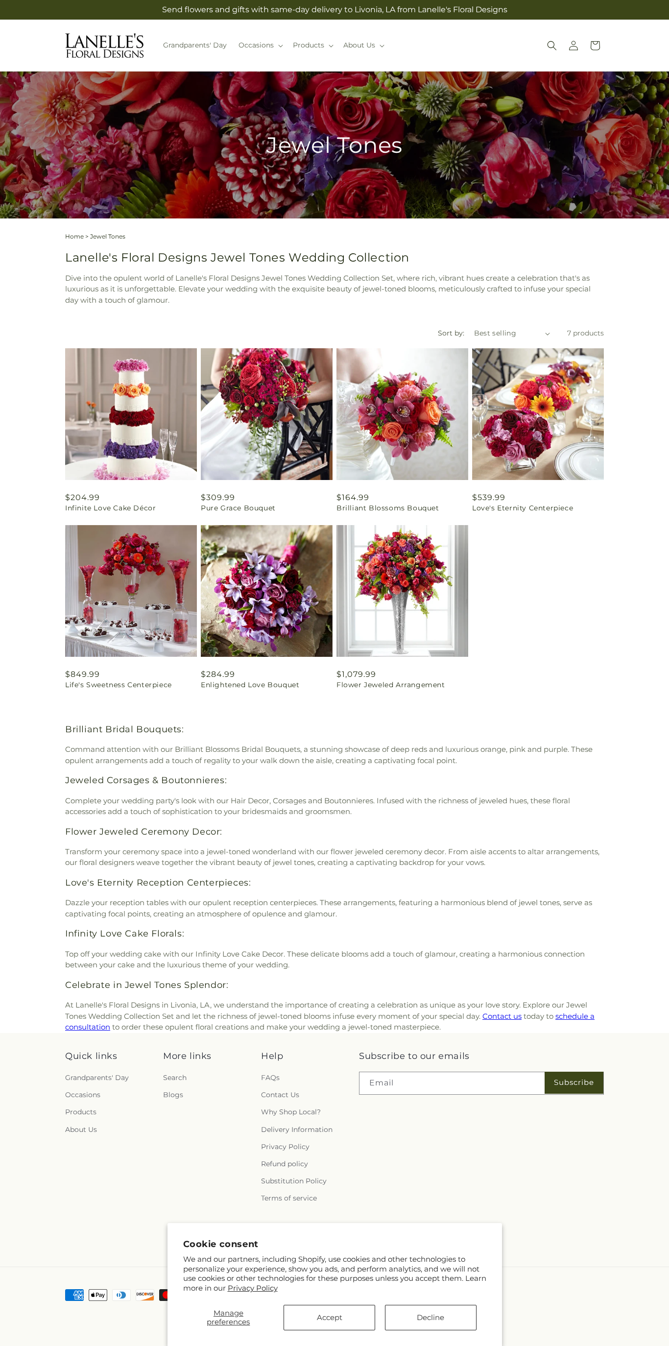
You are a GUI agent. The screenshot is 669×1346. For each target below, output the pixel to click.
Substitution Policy (294, 1181)
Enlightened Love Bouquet (250, 684)
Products (80, 1111)
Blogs (173, 1094)
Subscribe (574, 1082)
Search (175, 1077)
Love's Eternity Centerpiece (522, 508)
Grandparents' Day (97, 1077)
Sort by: (451, 333)
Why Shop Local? (291, 1111)
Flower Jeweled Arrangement (390, 684)
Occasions (82, 1094)
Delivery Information (297, 1129)
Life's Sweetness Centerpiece (118, 684)
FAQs (270, 1077)
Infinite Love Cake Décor (110, 508)
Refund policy (284, 1163)
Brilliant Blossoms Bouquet (387, 508)
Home (74, 236)
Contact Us (280, 1094)
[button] (260, 45)
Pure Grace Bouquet (238, 508)
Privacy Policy (253, 1288)
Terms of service (289, 1198)
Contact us (502, 1016)
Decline (430, 1317)
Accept (329, 1317)
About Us (81, 1129)
